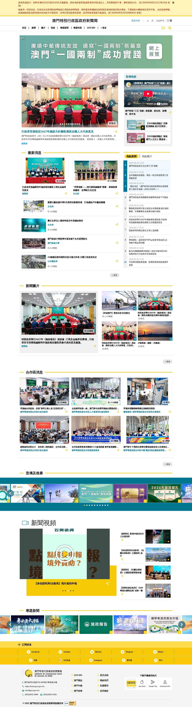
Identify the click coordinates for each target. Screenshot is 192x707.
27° (161, 21)
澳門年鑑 (78, 686)
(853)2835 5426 (50, 694)
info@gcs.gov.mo (32, 690)
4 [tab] (92, 505)
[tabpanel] (96, 493)
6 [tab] (97, 505)
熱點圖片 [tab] (147, 156)
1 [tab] (84, 505)
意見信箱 (104, 675)
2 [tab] (87, 505)
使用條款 (104, 691)
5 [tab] (94, 505)
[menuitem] (34, 27)
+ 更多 (114, 275)
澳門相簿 (78, 691)
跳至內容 (136, 20)
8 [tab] (102, 505)
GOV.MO (78, 675)
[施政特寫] (130, 624)
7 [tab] (100, 505)
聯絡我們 (104, 680)
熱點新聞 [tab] (131, 156)
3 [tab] (89, 505)
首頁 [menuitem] (24, 28)
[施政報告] (96, 624)
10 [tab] (107, 505)
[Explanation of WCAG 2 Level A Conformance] (70, 703)
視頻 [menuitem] (53, 28)
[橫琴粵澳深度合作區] (164, 624)
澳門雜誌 (78, 680)
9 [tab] (105, 505)
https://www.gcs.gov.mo (34, 686)
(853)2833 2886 (31, 694)
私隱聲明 (104, 686)
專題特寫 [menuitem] (77, 28)
